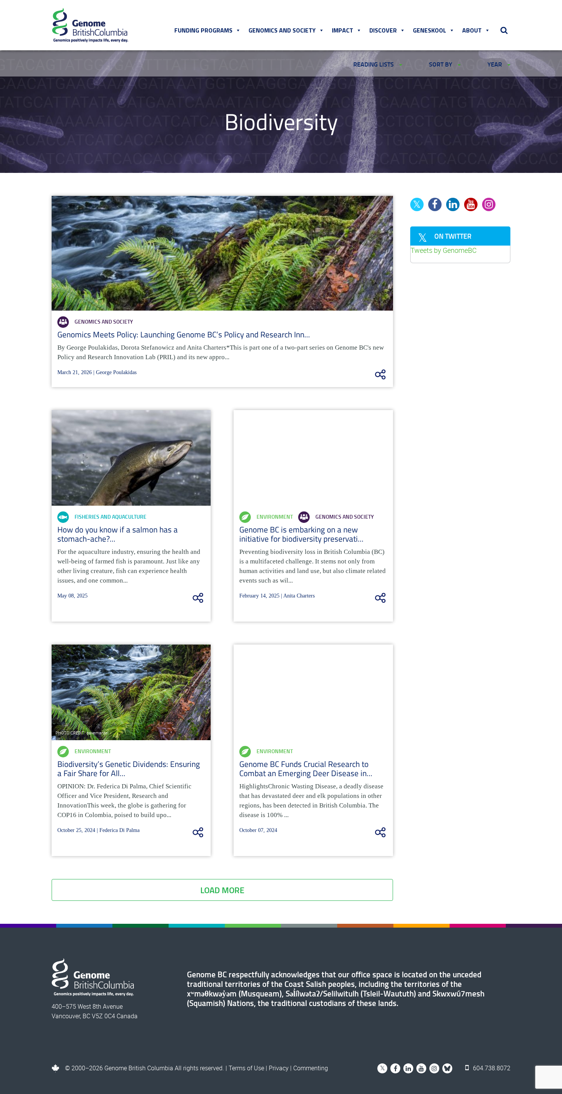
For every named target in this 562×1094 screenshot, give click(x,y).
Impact (342, 30)
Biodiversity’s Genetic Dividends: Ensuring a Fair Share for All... (128, 768)
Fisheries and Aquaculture (110, 516)
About (472, 30)
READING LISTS (374, 64)
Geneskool (429, 30)
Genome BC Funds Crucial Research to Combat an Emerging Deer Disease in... (305, 768)
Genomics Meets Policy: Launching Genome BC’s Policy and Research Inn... (183, 334)
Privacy (279, 1068)
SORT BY (441, 64)
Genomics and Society (282, 30)
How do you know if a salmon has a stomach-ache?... (117, 534)
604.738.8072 (490, 1068)
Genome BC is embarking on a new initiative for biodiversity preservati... (301, 534)
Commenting (310, 1068)
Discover (383, 30)
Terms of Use (246, 1068)
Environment (275, 516)
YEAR (495, 64)
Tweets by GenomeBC (444, 250)
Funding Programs (203, 30)
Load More (222, 890)
